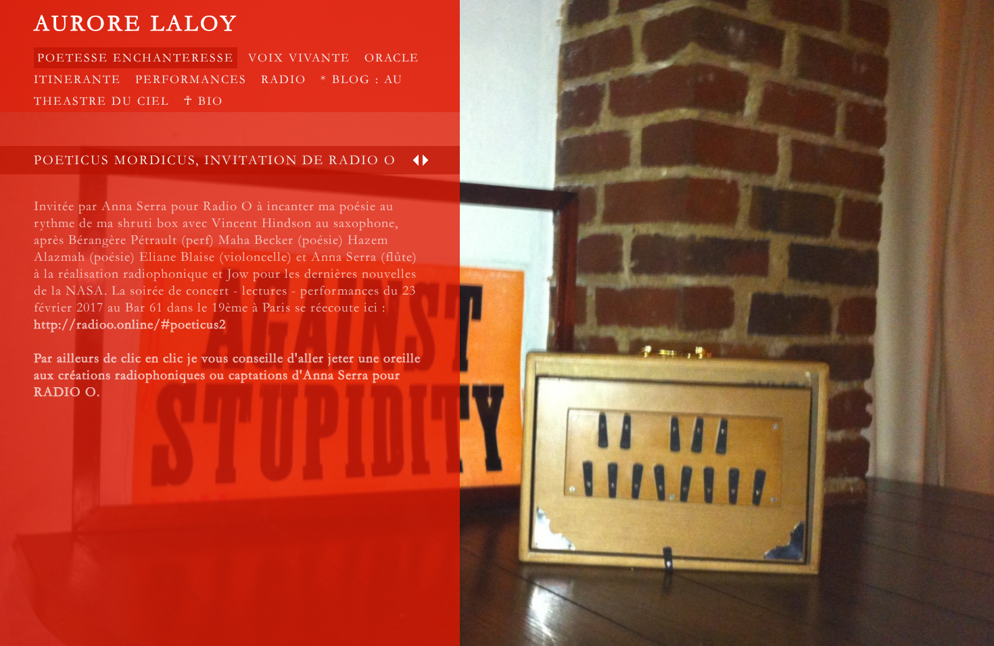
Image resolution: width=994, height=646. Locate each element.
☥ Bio (203, 101)
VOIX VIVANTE (299, 58)
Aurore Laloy (136, 23)
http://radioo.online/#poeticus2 (130, 324)
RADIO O (65, 391)
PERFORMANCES (191, 79)
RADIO (283, 79)
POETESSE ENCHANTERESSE (135, 58)
